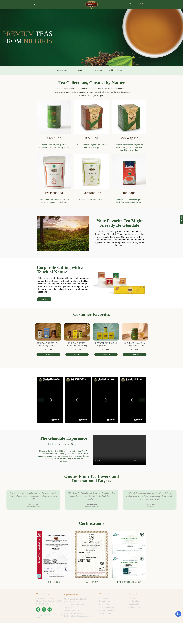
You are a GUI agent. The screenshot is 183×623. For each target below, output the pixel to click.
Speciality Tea (129, 138)
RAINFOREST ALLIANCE (129, 582)
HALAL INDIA (91, 582)
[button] (2, 500)
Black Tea (91, 138)
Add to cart (48, 354)
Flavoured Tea (91, 193)
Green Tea (54, 138)
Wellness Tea (54, 193)
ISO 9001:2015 (54, 582)
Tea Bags (129, 193)
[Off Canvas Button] (28, 4)
